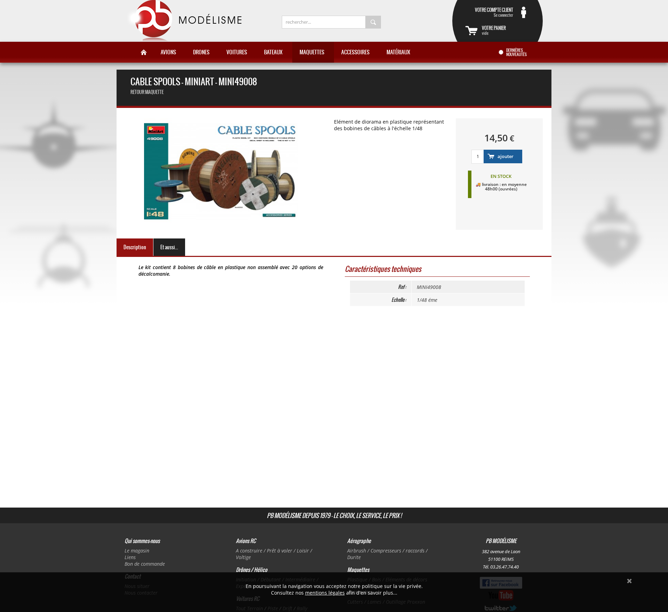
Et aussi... (169, 247)
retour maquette (147, 92)
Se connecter (494, 12)
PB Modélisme (183, 21)
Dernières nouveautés (516, 52)
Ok (629, 581)
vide (494, 30)
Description (135, 247)
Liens (130, 557)
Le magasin (137, 550)
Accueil (143, 52)
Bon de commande (145, 563)
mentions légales (325, 592)
